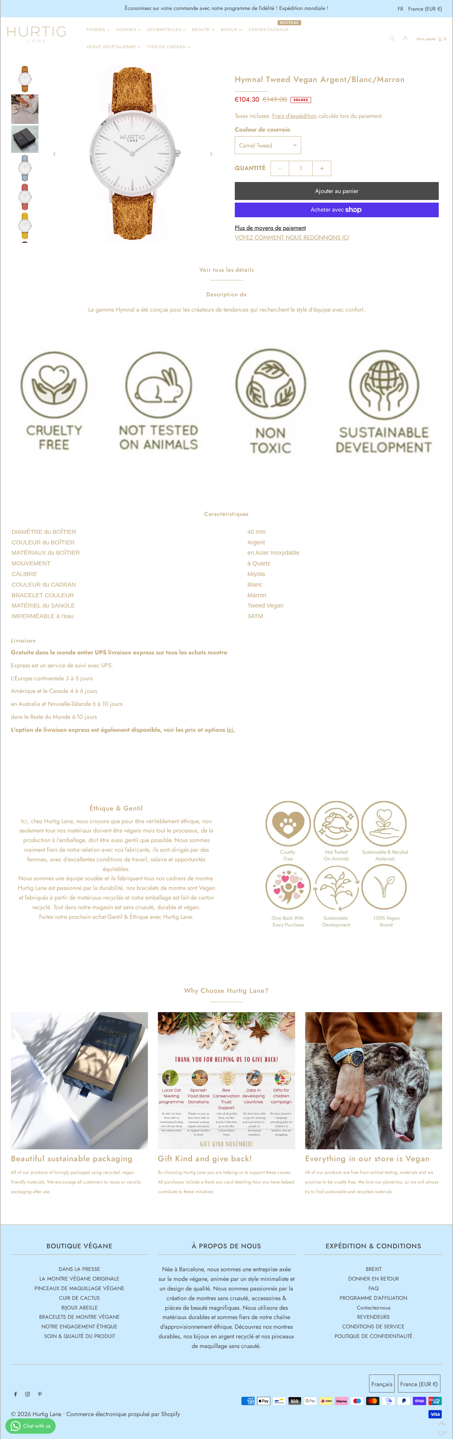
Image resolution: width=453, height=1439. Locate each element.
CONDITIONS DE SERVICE (373, 1326)
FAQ (373, 1288)
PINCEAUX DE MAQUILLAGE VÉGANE (79, 1288)
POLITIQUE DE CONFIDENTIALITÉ (374, 1336)
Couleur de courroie (262, 129)
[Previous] (54, 154)
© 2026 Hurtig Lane (37, 1414)
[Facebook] (15, 1394)
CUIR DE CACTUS (79, 1298)
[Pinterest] (40, 1394)
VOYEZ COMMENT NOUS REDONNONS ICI (292, 237)
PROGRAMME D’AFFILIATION (373, 1298)
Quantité (250, 168)
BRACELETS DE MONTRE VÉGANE (79, 1317)
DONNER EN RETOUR (373, 1279)
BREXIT (373, 1269)
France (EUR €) (425, 9)
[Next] (211, 154)
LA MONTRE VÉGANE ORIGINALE (79, 1279)
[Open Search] (392, 38)
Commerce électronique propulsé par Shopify (123, 1414)
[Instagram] (27, 1394)
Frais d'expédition (294, 116)
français (381, 1384)
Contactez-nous (373, 1307)
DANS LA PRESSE (79, 1269)
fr (400, 9)
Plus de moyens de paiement (270, 228)
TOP (441, 1430)
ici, (231, 729)
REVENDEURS (373, 1317)
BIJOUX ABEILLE (79, 1307)
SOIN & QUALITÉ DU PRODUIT (79, 1336)
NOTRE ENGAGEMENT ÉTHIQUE (79, 1326)
